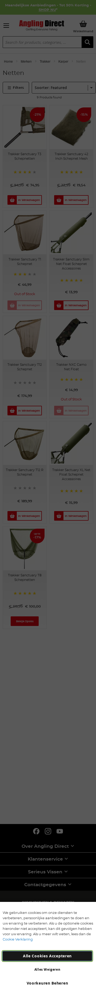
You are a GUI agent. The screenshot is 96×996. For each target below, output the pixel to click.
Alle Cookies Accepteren (47, 955)
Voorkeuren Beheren (47, 983)
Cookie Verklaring (18, 939)
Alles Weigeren (47, 969)
